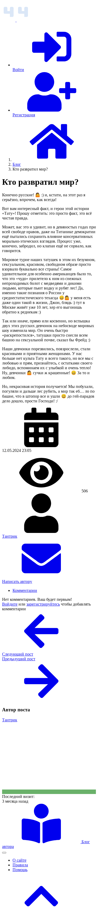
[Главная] (52, 159)
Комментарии (25, 590)
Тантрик (9, 536)
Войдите (10, 604)
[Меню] (4, 852)
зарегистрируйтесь (43, 604)
